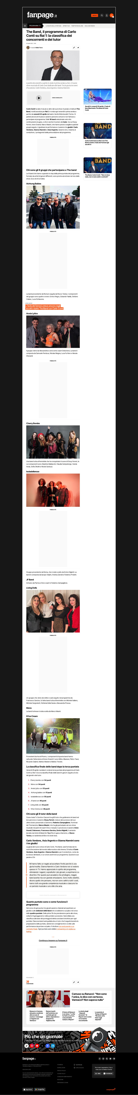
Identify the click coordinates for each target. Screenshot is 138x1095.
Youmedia (60, 1064)
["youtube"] (37, 1046)
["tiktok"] (26, 1046)
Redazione (60, 1079)
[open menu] (25, 26)
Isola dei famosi (90, 26)
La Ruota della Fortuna (53, 26)
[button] (78, 47)
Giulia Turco (39, 47)
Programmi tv (35, 26)
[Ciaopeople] (110, 1090)
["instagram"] (32, 1046)
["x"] (42, 1046)
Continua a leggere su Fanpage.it (53, 940)
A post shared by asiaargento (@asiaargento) (53, 895)
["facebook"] (47, 1046)
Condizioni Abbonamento (64, 1076)
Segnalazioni (61, 1067)
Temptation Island (77, 26)
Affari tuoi (66, 26)
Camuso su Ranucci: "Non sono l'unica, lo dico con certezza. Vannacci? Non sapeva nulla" (89, 996)
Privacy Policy (61, 1070)
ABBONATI (94, 15)
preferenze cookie (62, 1082)
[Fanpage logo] (40, 15)
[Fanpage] (29, 1058)
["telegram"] (53, 1046)
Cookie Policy (61, 1073)
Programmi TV (30, 977)
